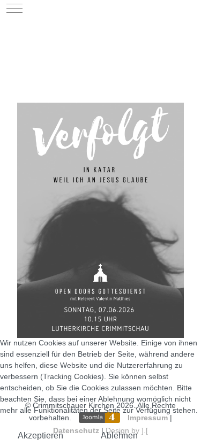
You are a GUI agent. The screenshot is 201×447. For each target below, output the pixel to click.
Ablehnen (119, 435)
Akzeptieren (40, 435)
